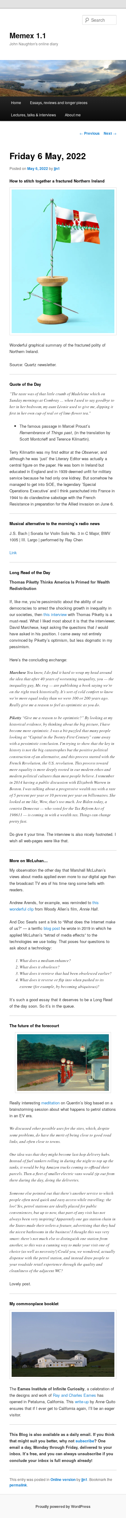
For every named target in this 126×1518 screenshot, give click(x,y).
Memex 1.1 (27, 35)
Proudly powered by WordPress (63, 1506)
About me (73, 114)
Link (13, 552)
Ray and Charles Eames (74, 1395)
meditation (50, 1103)
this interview (55, 614)
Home (16, 102)
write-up (82, 1401)
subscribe (85, 1441)
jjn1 (57, 168)
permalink (18, 1485)
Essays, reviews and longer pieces (58, 102)
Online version (63, 1479)
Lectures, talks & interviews (33, 114)
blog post (52, 928)
